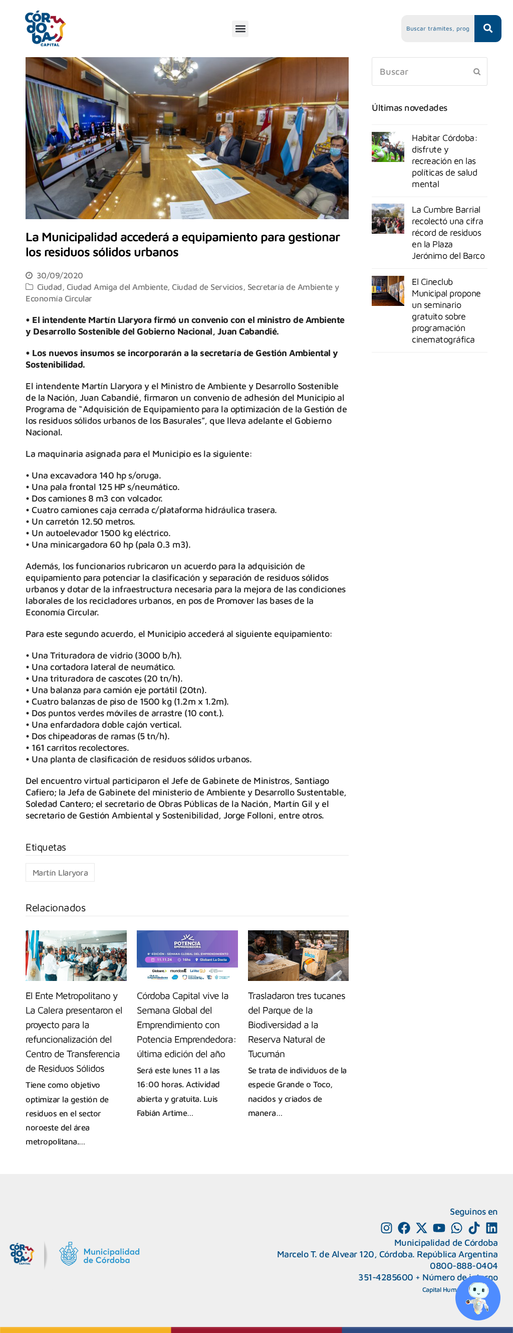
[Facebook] (404, 1228)
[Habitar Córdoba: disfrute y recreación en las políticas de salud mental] (388, 147)
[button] (240, 29)
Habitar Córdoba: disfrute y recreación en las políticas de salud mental (444, 160)
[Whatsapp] (456, 1228)
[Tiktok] (474, 1228)
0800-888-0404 (464, 1265)
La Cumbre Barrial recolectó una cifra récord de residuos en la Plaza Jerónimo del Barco (448, 232)
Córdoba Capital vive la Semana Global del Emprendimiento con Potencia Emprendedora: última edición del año (186, 1024)
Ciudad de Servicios (207, 286)
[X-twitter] (421, 1228)
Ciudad (49, 286)
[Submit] (476, 71)
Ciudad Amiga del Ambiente (117, 286)
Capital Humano (444, 1289)
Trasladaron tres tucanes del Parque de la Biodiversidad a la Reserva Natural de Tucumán (296, 1024)
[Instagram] (386, 1228)
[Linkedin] (491, 1228)
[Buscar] (429, 71)
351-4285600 (385, 1277)
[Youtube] (439, 1228)
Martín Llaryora (60, 872)
